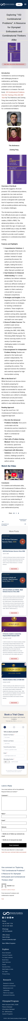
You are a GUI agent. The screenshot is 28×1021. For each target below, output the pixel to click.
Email (3, 820)
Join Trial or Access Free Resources (14, 64)
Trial (19, 4)
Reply (2, 898)
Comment (4, 795)
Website (3, 827)
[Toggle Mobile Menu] (25, 4)
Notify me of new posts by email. (12, 840)
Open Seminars (6, 962)
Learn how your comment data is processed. (14, 852)
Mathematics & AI (8, 988)
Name (3, 813)
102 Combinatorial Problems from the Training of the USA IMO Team (12, 95)
